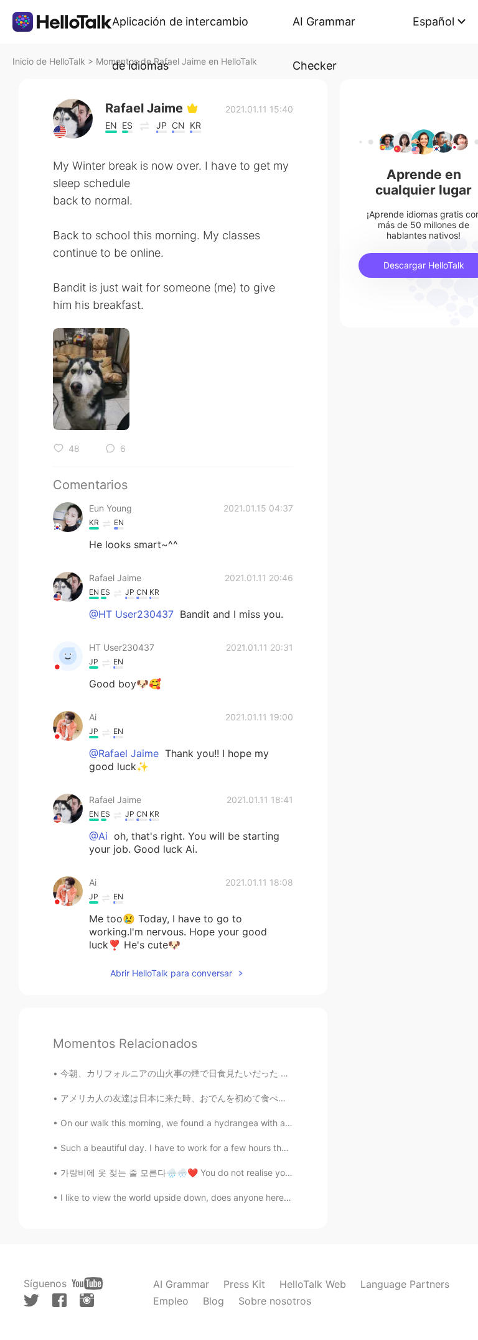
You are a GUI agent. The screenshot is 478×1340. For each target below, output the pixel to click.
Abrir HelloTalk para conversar (171, 973)
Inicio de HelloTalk (48, 61)
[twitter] (31, 1300)
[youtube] (87, 1283)
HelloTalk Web (312, 1284)
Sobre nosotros (274, 1301)
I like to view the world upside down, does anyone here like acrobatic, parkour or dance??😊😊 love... (266, 1197)
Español (433, 21)
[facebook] (59, 1300)
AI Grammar (181, 1284)
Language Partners (404, 1284)
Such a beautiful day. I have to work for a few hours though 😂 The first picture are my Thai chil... (258, 1147)
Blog (213, 1301)
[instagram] (87, 1300)
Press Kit (244, 1284)
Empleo (171, 1301)
